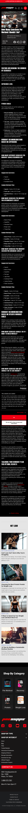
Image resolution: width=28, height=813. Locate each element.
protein (6, 486)
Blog (2, 743)
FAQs (2, 745)
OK (14, 417)
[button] (16, 8)
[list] (14, 4)
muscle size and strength (18, 352)
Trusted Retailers (5, 748)
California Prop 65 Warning (14, 802)
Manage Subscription (6, 755)
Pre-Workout (8, 691)
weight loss (14, 374)
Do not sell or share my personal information (14, 423)
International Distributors (7, 750)
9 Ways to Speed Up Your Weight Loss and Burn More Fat (12, 616)
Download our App (6, 757)
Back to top (4, 731)
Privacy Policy (14, 794)
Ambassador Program (6, 762)
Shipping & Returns (6, 753)
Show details (20, 412)
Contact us (7, 767)
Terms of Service (14, 799)
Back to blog (15, 513)
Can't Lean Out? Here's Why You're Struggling (13, 554)
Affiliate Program (5, 760)
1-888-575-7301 (6, 780)
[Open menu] (25, 8)
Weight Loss (20, 708)
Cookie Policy (14, 797)
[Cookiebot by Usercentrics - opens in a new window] (20, 389)
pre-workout (21, 484)
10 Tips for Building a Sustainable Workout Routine (12, 648)
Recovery (20, 691)
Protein (7, 708)
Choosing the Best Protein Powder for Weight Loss (13, 585)
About (2, 741)
